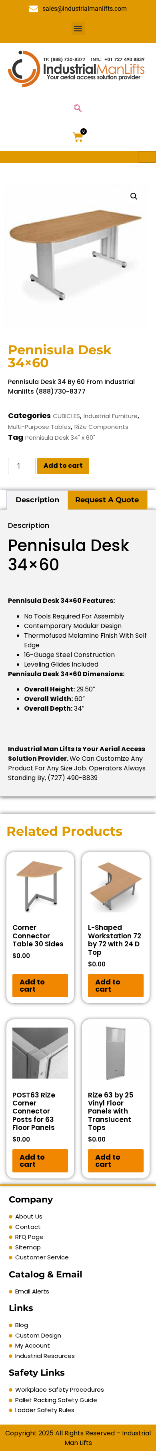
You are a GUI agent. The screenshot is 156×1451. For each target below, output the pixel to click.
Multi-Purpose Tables (39, 426)
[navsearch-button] (78, 109)
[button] (78, 28)
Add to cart (63, 465)
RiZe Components (101, 426)
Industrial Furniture (111, 416)
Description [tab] (37, 499)
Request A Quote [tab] (107, 499)
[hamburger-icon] (147, 157)
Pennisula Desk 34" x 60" (60, 437)
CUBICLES (66, 416)
